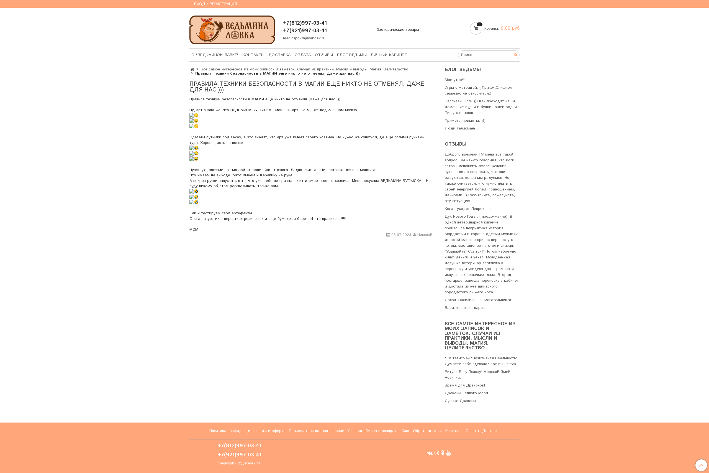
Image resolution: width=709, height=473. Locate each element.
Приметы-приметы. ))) (465, 120)
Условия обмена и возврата (373, 431)
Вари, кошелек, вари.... (466, 308)
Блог (406, 431)
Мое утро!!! (455, 80)
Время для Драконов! (465, 385)
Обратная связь (427, 431)
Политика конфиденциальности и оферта (247, 431)
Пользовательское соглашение (316, 431)
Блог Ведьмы (352, 55)
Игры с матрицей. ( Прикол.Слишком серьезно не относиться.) (479, 90)
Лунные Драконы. (461, 401)
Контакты (254, 55)
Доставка (280, 55)
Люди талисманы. (461, 128)
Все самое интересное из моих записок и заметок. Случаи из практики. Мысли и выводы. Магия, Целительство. (305, 69)
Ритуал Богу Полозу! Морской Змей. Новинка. (478, 374)
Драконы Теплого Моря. (467, 393)
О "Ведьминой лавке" (215, 55)
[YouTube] (448, 453)
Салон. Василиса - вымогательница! (478, 300)
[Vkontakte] (430, 453)
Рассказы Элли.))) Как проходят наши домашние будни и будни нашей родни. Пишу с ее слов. (481, 107)
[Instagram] (437, 453)
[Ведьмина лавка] (232, 28)
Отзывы (324, 55)
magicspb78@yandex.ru (304, 38)
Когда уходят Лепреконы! (468, 209)
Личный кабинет (389, 55)
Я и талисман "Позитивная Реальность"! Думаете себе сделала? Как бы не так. (481, 361)
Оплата (303, 55)
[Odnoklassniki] (443, 453)
